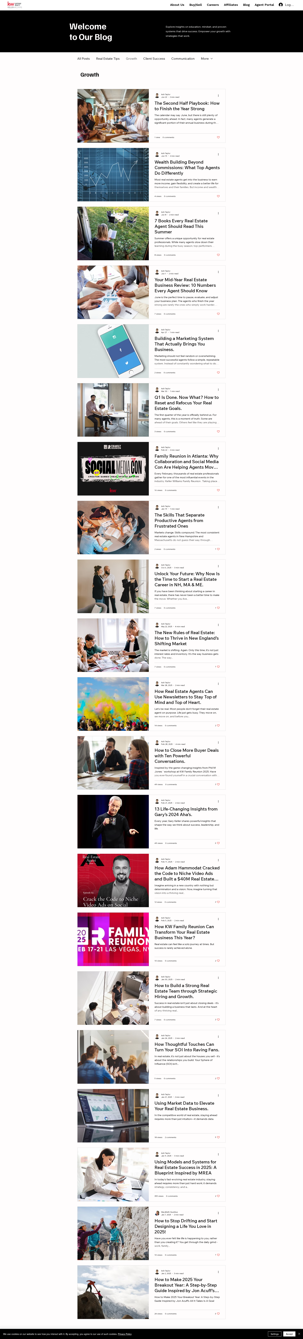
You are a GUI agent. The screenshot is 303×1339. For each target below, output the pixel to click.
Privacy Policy (125, 1334)
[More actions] (219, 95)
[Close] (299, 1333)
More (205, 58)
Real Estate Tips (108, 58)
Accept (289, 1334)
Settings (275, 1334)
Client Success (154, 58)
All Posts (83, 58)
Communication (183, 58)
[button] (177, 5)
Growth (131, 58)
